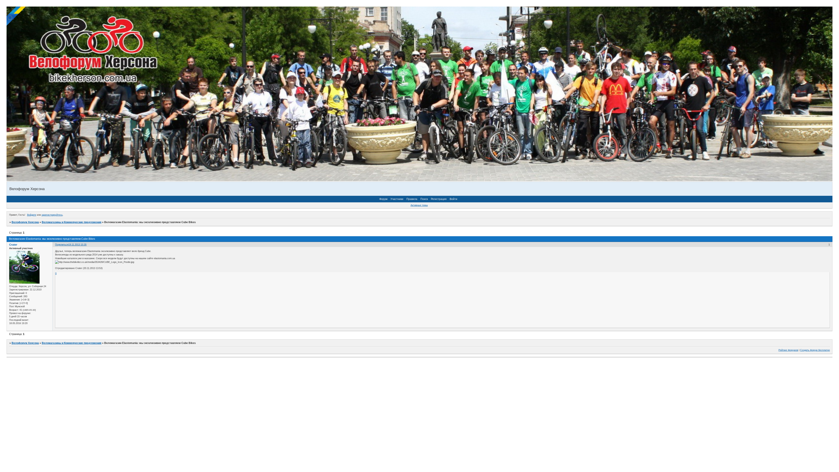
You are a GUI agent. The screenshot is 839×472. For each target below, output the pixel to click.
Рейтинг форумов (788, 350)
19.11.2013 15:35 (77, 244)
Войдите (31, 214)
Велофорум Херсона (25, 222)
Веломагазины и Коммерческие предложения (71, 222)
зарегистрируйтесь (52, 214)
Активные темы (419, 205)
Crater (13, 244)
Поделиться (61, 244)
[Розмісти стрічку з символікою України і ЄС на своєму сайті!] (16, 16)
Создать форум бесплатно (815, 350)
